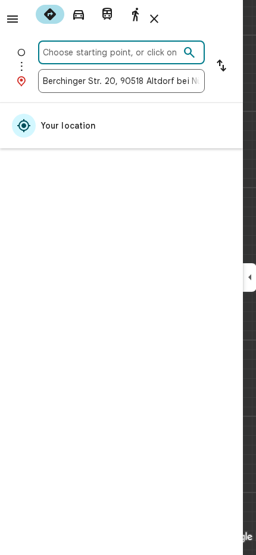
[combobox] (111, 52)
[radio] (50, 14)
